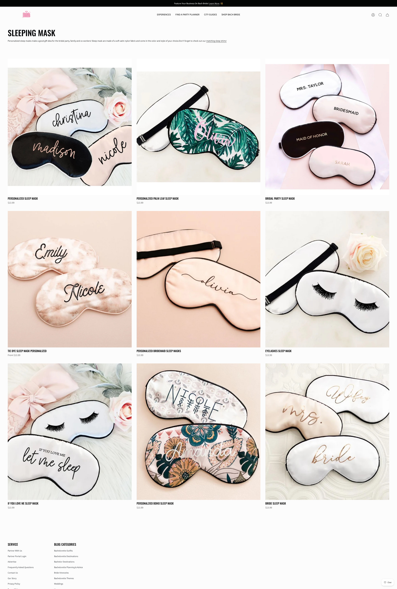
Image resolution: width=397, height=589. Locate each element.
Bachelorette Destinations (66, 556)
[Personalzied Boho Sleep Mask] (199, 431)
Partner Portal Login (17, 556)
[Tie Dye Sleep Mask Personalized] (70, 279)
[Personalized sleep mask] (70, 127)
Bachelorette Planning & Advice (68, 567)
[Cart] (387, 15)
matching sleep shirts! (216, 40)
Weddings (58, 583)
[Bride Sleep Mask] (327, 431)
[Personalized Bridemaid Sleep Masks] (199, 279)
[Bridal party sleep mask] (327, 127)
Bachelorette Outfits (63, 550)
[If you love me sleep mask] (70, 431)
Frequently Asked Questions (21, 567)
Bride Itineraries (61, 572)
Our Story (12, 578)
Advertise (12, 561)
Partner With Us (15, 550)
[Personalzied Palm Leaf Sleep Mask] (199, 127)
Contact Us (13, 572)
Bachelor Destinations (64, 561)
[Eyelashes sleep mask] (327, 279)
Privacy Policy (14, 583)
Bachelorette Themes (64, 578)
